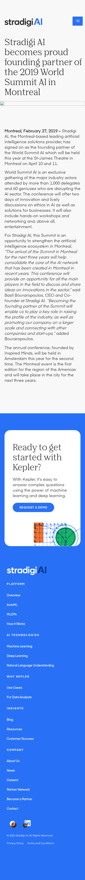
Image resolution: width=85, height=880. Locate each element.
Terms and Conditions (40, 843)
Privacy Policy (15, 843)
